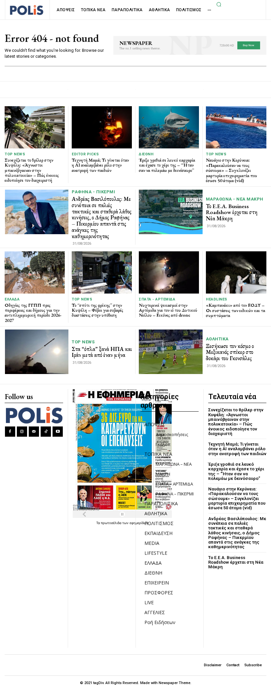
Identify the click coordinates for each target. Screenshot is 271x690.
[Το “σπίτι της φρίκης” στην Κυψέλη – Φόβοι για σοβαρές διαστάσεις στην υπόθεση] (102, 272)
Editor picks (85, 154)
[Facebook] (10, 431)
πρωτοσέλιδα (111, 523)
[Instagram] (22, 431)
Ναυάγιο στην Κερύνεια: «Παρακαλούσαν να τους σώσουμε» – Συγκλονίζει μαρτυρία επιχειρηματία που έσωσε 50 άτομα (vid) (231, 170)
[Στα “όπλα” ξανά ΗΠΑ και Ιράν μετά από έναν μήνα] (36, 351)
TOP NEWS (15, 154)
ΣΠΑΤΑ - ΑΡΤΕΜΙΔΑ (157, 299)
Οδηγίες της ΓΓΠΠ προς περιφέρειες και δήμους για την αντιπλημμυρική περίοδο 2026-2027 (33, 312)
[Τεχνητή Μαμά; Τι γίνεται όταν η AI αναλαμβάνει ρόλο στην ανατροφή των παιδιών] (102, 127)
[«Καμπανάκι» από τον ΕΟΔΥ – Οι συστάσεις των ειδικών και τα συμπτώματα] (236, 272)
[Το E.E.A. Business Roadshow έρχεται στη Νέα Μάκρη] (171, 212)
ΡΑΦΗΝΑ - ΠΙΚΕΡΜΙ (93, 192)
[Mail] (34, 431)
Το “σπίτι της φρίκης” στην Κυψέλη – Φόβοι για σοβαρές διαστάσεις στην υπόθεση (97, 310)
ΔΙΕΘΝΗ (146, 154)
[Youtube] (58, 431)
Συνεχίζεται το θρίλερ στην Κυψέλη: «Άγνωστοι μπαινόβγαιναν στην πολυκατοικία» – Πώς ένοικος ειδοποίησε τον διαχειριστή (32, 170)
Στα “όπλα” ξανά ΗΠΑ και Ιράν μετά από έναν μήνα (102, 352)
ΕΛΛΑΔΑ (12, 299)
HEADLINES (216, 299)
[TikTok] (46, 431)
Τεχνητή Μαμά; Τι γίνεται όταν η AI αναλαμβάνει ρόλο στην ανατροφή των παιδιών (100, 165)
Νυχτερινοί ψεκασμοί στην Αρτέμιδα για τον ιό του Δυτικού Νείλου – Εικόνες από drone (168, 310)
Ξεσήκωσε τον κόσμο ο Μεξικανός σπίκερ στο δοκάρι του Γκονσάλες (230, 352)
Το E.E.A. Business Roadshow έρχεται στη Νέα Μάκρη (231, 212)
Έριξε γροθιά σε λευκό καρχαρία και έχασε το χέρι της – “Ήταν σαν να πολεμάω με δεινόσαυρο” (167, 165)
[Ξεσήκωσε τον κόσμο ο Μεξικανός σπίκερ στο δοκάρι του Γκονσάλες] (171, 351)
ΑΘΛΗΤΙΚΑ (217, 339)
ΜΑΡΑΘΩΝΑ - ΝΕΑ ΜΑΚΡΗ (234, 199)
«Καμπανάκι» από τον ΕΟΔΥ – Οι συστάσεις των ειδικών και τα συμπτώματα (235, 310)
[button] (219, 4)
